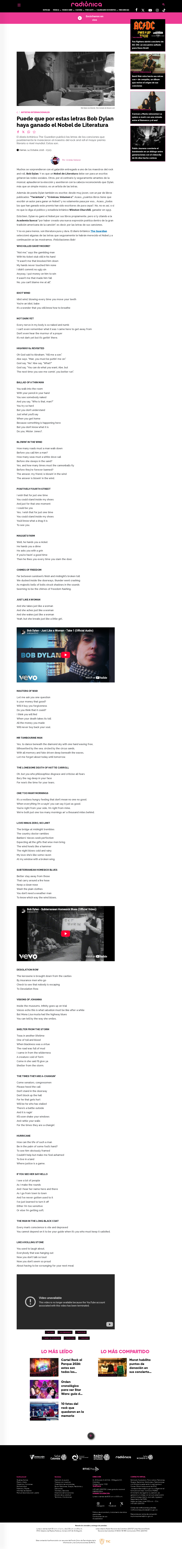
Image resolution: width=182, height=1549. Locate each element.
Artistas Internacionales (35, 112)
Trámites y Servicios (62, 1491)
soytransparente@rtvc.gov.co (142, 1516)
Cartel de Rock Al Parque (41, 1375)
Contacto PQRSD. (151, 1491)
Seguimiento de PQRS (139, 1499)
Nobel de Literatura (52, 1338)
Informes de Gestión (24, 1491)
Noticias (46, 10)
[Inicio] (86, 3)
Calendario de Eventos (106, 10)
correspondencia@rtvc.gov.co (142, 1488)
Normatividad (22, 1486)
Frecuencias (124, 10)
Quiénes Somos (22, 1480)
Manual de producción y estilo (28, 1493)
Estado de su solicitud (63, 1495)
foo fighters (137, 37)
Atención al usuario (62, 1480)
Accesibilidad (98, 1519)
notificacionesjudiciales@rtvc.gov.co (144, 1510)
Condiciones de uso (100, 1516)
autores (51, 1332)
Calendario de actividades (65, 1484)
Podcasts (89, 10)
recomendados (66, 1332)
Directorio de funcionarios (64, 1493)
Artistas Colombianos (108, 1375)
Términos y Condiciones (63, 1497)
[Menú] (19, 5)
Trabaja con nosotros (63, 1482)
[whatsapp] (28, 132)
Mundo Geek (67, 10)
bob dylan (82, 1332)
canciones (85, 1338)
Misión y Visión (22, 1482)
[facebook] (18, 132)
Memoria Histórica (39, 1419)
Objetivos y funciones (25, 1484)
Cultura (78, 10)
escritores (70, 1338)
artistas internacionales (142, 72)
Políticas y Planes (23, 1488)
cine (34, 1397)
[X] (23, 132)
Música (56, 10)
